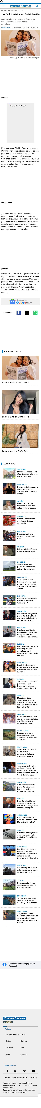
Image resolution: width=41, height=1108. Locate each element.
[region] (20, 77)
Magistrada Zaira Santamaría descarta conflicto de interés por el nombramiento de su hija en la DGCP (27, 702)
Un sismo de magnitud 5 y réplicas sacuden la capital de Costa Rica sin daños (27, 836)
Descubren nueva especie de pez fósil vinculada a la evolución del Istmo (27, 736)
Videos (13, 1077)
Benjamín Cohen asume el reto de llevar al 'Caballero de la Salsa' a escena (27, 490)
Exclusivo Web (22, 1077)
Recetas (23, 1041)
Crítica (8, 1041)
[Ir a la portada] (20, 6)
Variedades (22, 485)
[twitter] (24, 1071)
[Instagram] (15, 1071)
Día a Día (9, 1047)
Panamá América (12, 1034)
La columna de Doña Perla (15, 382)
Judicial (20, 644)
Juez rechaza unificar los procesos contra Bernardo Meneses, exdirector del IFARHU (27, 685)
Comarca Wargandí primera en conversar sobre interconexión (26, 566)
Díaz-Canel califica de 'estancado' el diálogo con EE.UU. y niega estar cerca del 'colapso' (27, 804)
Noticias (7, 1077)
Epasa (22, 1034)
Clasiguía (23, 1054)
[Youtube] (33, 1071)
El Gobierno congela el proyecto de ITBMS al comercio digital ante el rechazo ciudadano (27, 617)
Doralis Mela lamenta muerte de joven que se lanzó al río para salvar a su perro (27, 668)
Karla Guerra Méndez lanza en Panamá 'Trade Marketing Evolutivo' (27, 819)
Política (20, 547)
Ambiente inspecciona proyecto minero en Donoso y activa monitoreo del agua (26, 788)
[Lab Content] (20, 1023)
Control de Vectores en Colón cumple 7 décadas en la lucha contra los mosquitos (27, 753)
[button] (19, 313)
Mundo (20, 798)
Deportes (21, 516)
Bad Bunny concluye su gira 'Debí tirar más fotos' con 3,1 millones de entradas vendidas (27, 720)
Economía (21, 611)
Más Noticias (9, 464)
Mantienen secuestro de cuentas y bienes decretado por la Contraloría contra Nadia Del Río (27, 650)
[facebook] (7, 1071)
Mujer (8, 1054)
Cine (22, 1047)
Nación (20, 501)
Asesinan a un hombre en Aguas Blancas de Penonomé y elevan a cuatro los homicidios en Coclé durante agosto (27, 770)
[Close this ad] (39, 1095)
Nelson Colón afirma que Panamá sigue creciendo (26, 521)
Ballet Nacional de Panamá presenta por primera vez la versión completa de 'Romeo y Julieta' (27, 584)
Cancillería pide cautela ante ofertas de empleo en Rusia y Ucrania (27, 870)
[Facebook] (1, 2)
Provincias (22, 747)
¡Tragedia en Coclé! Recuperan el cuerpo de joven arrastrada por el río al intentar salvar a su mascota (27, 918)
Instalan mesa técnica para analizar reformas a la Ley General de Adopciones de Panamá (27, 633)
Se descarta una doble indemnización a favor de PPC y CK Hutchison (27, 900)
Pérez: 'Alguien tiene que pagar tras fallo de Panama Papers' (26, 885)
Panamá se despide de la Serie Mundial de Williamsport (27, 600)
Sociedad (21, 469)
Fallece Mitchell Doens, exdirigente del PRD (27, 550)
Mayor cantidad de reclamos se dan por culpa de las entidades (26, 505)
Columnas (33, 1077)
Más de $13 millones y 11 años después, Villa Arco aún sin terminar (27, 474)
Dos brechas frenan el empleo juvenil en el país (26, 536)
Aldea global (23, 731)
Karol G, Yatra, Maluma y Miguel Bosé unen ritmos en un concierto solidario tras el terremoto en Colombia (27, 853)
